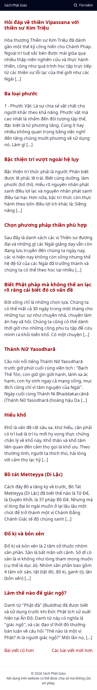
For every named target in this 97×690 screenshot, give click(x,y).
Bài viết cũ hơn (19, 650)
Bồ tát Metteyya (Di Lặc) (33, 474)
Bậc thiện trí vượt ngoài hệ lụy (41, 159)
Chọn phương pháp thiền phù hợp (45, 225)
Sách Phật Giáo (15, 5)
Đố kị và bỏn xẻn (24, 533)
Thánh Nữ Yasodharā (30, 349)
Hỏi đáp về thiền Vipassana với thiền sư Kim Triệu (41, 25)
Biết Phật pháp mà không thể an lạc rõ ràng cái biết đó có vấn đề (47, 287)
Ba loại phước (20, 93)
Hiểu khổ (15, 415)
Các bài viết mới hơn (72, 650)
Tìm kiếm (86, 5)
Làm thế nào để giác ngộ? (35, 593)
